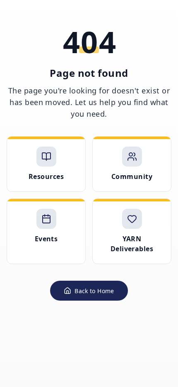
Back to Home (94, 291)
